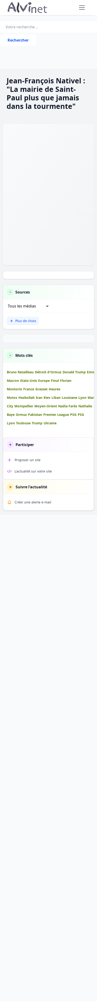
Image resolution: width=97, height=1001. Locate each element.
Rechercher (18, 40)
